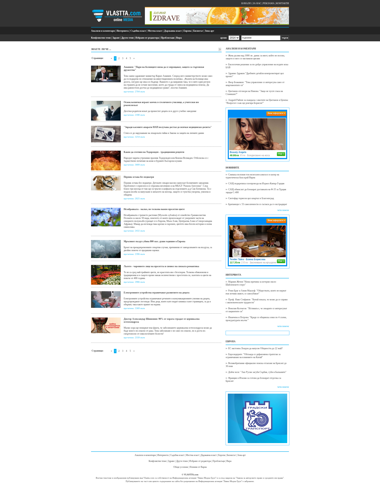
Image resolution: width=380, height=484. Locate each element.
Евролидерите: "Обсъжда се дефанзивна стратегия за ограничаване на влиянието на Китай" (253, 356)
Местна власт (155, 30)
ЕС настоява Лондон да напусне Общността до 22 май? (255, 348)
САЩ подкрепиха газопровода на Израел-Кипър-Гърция (256, 183)
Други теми (127, 37)
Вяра (179, 37)
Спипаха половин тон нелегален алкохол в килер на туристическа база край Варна (252, 176)
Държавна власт (173, 30)
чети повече (283, 210)
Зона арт (209, 30)
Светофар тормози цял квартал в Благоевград (251, 198)
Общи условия (180, 467)
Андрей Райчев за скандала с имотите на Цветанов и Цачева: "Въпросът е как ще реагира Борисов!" (257, 101)
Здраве (116, 37)
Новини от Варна (198, 467)
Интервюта (123, 30)
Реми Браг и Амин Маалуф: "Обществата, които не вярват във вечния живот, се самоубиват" (256, 292)
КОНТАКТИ (282, 3)
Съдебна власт (138, 30)
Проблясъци (167, 37)
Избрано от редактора (147, 37)
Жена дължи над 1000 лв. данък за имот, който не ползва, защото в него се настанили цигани (255, 57)
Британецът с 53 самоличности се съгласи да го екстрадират (257, 204)
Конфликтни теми (101, 37)
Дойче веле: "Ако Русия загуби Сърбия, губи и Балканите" (257, 372)
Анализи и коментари (103, 30)
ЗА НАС (257, 3)
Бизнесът (198, 30)
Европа (187, 30)
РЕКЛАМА (269, 3)
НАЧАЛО (246, 3)
